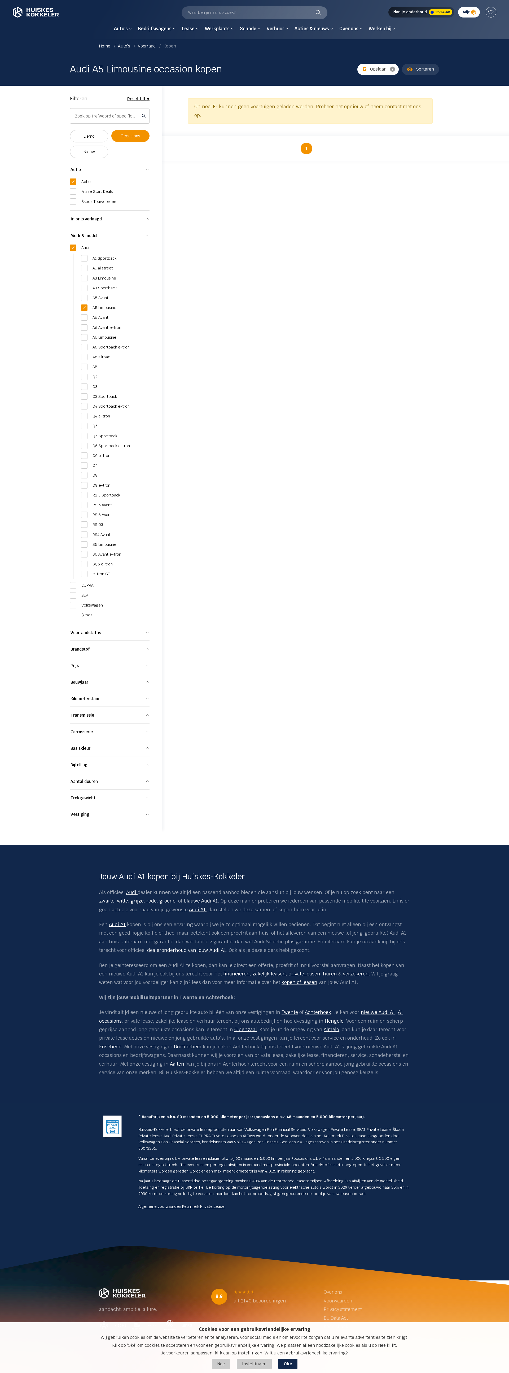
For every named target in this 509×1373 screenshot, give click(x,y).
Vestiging (80, 814)
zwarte (107, 901)
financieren (236, 974)
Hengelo (334, 1021)
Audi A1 (197, 909)
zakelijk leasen (269, 974)
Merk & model (84, 235)
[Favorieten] (491, 12)
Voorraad (147, 46)
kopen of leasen (299, 982)
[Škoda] (137, 892)
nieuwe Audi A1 (378, 1012)
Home (105, 46)
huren (330, 974)
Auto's (124, 46)
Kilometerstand (85, 698)
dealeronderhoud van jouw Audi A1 (186, 950)
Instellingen (254, 1364)
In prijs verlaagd (86, 218)
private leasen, (305, 974)
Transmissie (82, 715)
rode (151, 901)
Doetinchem (187, 1047)
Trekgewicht (83, 797)
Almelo (331, 1029)
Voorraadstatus (86, 632)
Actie (76, 169)
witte (122, 901)
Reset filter (138, 99)
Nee (221, 1364)
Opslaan (378, 69)
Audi (131, 892)
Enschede (110, 1047)
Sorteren (425, 69)
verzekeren (356, 974)
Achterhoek (318, 1012)
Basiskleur (80, 748)
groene (167, 901)
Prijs (75, 665)
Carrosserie (82, 731)
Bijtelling (79, 764)
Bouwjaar (79, 682)
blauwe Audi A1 (201, 901)
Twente (290, 1012)
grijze (137, 901)
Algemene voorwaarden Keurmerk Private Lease (181, 1206)
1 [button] (306, 148)
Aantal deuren (84, 781)
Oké (288, 1364)
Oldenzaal (245, 1029)
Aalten (177, 1064)
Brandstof (80, 649)
